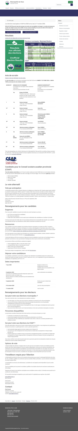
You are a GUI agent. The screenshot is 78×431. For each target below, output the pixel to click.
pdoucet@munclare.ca (29, 235)
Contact (49, 8)
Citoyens (12, 8)
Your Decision (33, 250)
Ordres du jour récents (64, 33)
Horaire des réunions (63, 38)
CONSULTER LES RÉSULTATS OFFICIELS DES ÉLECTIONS (17, 38)
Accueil (7, 8)
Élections (61, 46)
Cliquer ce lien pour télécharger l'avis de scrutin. (15, 78)
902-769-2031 (10, 413)
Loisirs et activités (30, 8)
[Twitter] (8, 419)
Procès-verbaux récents (64, 36)
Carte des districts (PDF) (30, 32)
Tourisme (45, 8)
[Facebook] (6, 419)
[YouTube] (11, 419)
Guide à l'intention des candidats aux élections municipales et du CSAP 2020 (29, 231)
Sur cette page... (10, 20)
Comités (61, 41)
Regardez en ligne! (63, 31)
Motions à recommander (64, 28)
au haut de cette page (16, 154)
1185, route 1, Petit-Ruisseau (13, 410)
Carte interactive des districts (13, 32)
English (70, 2)
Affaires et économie (19, 8)
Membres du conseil (63, 25)
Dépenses (61, 44)
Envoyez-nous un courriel (12, 416)
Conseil (60, 23)
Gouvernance (38, 8)
